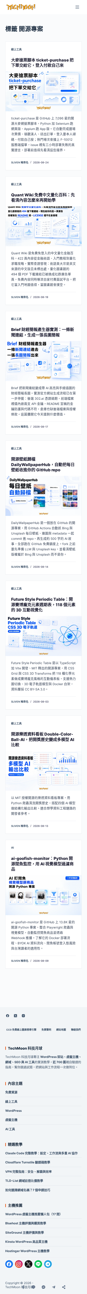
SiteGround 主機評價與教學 (24, 1232)
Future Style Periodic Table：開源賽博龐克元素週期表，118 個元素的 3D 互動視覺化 (43, 604)
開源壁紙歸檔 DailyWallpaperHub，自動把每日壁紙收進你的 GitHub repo (43, 464)
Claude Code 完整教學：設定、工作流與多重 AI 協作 (41, 1153)
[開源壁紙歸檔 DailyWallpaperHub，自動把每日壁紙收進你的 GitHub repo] (43, 496)
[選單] (77, 7)
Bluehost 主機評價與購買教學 (25, 1223)
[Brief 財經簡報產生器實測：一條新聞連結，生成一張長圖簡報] (43, 361)
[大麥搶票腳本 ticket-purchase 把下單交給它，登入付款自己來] (43, 91)
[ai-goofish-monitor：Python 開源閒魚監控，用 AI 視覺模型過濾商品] (43, 895)
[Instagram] (23, 1015)
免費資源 (11, 1092)
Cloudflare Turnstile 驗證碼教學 (27, 1162)
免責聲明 (46, 1029)
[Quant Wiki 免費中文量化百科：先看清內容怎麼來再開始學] (43, 226)
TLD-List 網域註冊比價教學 (24, 1181)
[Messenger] (43, 1287)
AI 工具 (10, 1129)
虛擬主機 (11, 1120)
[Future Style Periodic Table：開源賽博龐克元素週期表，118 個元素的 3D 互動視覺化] (43, 636)
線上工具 (16, 49)
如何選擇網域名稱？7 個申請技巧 (27, 1190)
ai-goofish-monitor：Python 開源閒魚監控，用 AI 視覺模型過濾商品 (42, 864)
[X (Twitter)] (15, 1015)
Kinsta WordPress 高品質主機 (26, 1242)
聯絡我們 (76, 1029)
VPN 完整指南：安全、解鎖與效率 (28, 1172)
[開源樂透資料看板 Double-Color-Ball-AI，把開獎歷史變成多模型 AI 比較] (43, 771)
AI (12, 847)
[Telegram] (48, 1264)
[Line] (33, 1287)
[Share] (64, 1287)
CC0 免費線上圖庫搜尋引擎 (21, 1029)
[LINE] (38, 1264)
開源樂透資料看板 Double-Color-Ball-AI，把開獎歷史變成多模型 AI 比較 (42, 739)
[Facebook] (7, 1015)
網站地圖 (61, 1029)
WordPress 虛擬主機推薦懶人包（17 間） (34, 1214)
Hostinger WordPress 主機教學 (27, 1251)
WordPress (13, 1111)
